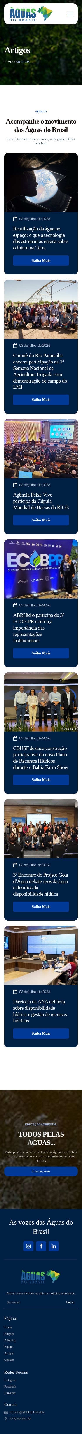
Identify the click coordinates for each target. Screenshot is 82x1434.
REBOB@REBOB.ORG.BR (27, 1412)
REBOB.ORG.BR (20, 1418)
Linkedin (9, 1393)
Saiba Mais (41, 260)
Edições (9, 1334)
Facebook (10, 1386)
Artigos (8, 1353)
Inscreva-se (41, 1171)
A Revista (10, 1340)
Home (8, 1327)
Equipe (8, 1346)
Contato (9, 1359)
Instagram (10, 1380)
